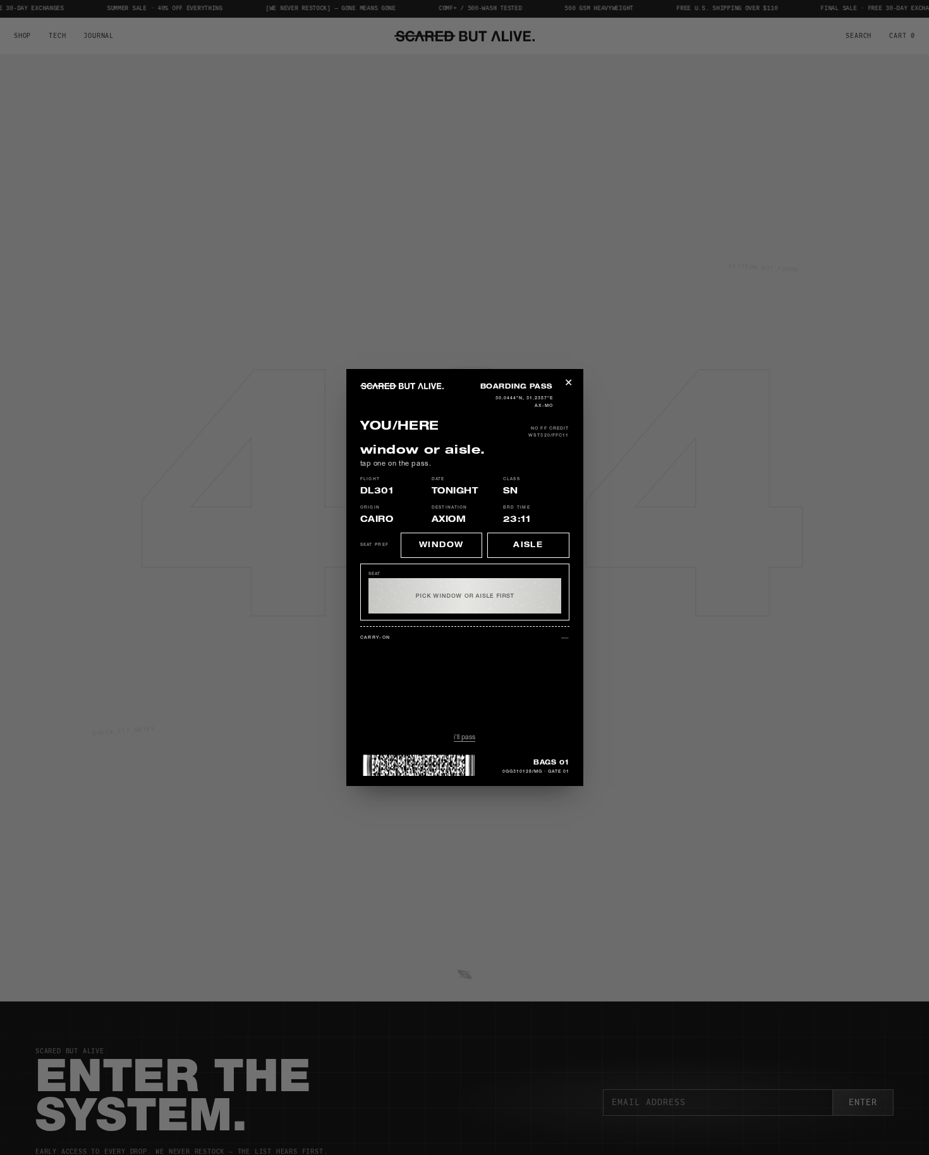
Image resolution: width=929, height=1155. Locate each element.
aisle (528, 545)
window (441, 545)
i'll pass (464, 737)
